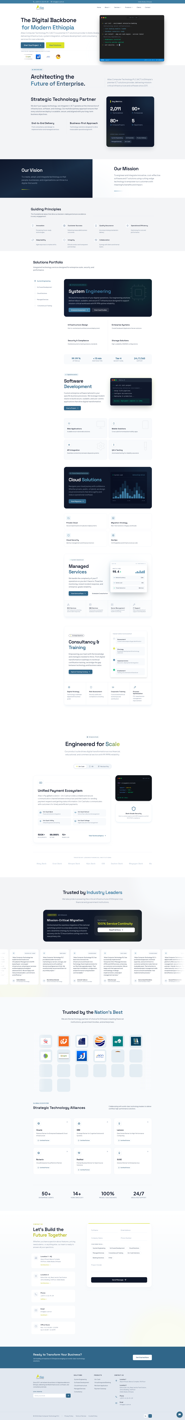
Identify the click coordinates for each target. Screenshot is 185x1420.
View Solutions (55, 45)
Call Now (44, 1299)
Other (110, 1258)
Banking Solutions (98, 1258)
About (107, 7)
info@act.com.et (125, 1404)
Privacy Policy (69, 1416)
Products (128, 7)
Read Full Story (115, 930)
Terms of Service (81, 1416)
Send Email (45, 1315)
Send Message (117, 1280)
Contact (147, 7)
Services (117, 7)
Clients (139, 7)
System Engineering (99, 1248)
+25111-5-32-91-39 (126, 1398)
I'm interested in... (97, 1244)
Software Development (117, 1248)
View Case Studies (100, 310)
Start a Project (71, 408)
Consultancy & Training (116, 1253)
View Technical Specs (96, 836)
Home (99, 7)
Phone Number (126, 1238)
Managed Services (98, 1253)
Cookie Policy (92, 1416)
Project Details (96, 1265)
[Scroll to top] (150, 1416)
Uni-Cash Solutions (134, 1253)
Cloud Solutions (134, 1248)
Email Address (126, 1230)
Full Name (94, 1230)
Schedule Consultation (100, 593)
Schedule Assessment (78, 310)
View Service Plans (77, 593)
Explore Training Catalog (79, 672)
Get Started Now (142, 1357)
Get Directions (46, 1265)
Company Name (97, 1238)
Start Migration (76, 501)
